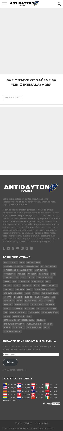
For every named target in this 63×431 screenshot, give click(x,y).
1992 (53, 274)
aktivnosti (9, 301)
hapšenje (50, 305)
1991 (52, 289)
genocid (8, 278)
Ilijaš (29, 316)
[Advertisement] (31, 41)
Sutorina (29, 309)
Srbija (7, 309)
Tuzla (36, 293)
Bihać (19, 301)
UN (14, 282)
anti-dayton (41, 270)
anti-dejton (26, 270)
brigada (20, 289)
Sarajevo (43, 274)
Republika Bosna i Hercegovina (19, 320)
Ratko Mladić (42, 297)
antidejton (9, 274)
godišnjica (24, 282)
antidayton (32, 266)
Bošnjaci (41, 320)
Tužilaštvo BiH (34, 324)
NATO (46, 328)
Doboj (7, 316)
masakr (7, 286)
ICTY (41, 301)
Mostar (7, 297)
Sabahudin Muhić (18, 312)
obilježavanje (41, 289)
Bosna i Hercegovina (14, 266)
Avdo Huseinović (50, 293)
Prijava (10, 362)
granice (27, 286)
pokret (21, 274)
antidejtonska (48, 266)
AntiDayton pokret (46, 309)
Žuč (53, 297)
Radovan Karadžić (13, 293)
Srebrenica (37, 282)
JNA (5, 312)
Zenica (7, 328)
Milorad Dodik (34, 328)
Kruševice (17, 309)
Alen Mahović (21, 305)
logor (17, 286)
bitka (36, 286)
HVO (44, 286)
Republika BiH (33, 262)
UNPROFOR (34, 312)
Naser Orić (30, 301)
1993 (23, 278)
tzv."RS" (13, 262)
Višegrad (8, 305)
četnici (7, 282)
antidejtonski (11, 270)
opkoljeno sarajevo (14, 324)
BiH (5, 262)
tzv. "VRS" (8, 289)
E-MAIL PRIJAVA (41, 423)
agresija (32, 274)
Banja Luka (18, 328)
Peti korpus (37, 305)
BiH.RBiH (18, 297)
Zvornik (28, 297)
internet (48, 324)
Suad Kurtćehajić (12, 332)
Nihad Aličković (44, 278)
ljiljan (31, 278)
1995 (16, 278)
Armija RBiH (18, 316)
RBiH (22, 262)
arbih (29, 289)
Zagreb (49, 301)
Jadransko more (50, 312)
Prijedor (52, 286)
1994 (48, 282)
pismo (27, 293)
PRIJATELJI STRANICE (23, 423)
